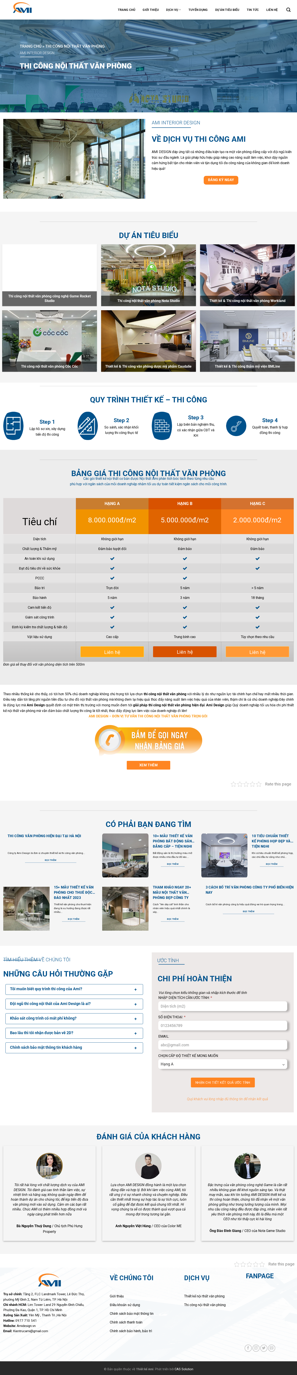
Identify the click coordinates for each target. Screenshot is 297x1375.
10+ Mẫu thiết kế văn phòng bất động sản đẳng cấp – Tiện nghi (173, 841)
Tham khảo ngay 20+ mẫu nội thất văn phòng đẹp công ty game (172, 892)
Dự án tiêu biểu (227, 10)
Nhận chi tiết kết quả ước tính (222, 1083)
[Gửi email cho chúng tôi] (271, 1348)
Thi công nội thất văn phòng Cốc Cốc (49, 366)
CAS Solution (184, 1369)
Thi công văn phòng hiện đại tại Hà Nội (44, 836)
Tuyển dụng (198, 10)
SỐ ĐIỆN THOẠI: (171, 1017)
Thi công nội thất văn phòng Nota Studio (148, 301)
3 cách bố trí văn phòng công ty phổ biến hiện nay (250, 890)
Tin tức (253, 10)
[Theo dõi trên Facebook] (248, 1348)
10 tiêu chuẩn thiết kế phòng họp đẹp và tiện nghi (271, 841)
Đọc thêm (50, 860)
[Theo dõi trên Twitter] (263, 1348)
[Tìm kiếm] (288, 9)
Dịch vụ (172, 10)
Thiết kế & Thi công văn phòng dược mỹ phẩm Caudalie (148, 366)
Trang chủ (126, 10)
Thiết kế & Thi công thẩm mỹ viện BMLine (247, 366)
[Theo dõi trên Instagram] (256, 1348)
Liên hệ (272, 10)
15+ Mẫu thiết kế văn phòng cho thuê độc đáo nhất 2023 (74, 892)
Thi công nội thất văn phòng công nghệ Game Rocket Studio (49, 298)
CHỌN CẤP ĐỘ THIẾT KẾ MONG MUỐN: (188, 1056)
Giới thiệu (151, 10)
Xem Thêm (148, 765)
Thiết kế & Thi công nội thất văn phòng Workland (247, 301)
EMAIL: (163, 1036)
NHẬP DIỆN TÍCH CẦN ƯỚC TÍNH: (185, 998)
